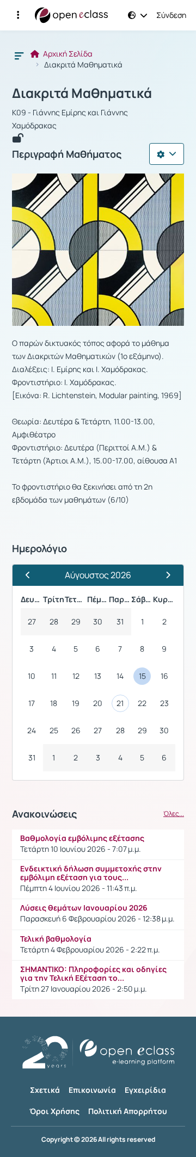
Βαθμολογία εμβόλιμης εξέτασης (82, 838)
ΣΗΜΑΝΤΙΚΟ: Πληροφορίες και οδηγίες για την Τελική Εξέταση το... (93, 973)
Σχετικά (45, 1090)
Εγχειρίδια (145, 1090)
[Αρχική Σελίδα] (71, 15)
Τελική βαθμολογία (55, 938)
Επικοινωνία (92, 1090)
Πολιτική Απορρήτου (127, 1111)
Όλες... (173, 813)
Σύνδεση (171, 15)
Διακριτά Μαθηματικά (82, 93)
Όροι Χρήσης (54, 1111)
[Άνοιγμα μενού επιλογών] (166, 154)
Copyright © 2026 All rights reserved (98, 1139)
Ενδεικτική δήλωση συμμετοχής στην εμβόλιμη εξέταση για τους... (91, 872)
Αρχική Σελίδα (67, 54)
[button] (18, 15)
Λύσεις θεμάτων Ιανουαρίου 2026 (84, 907)
